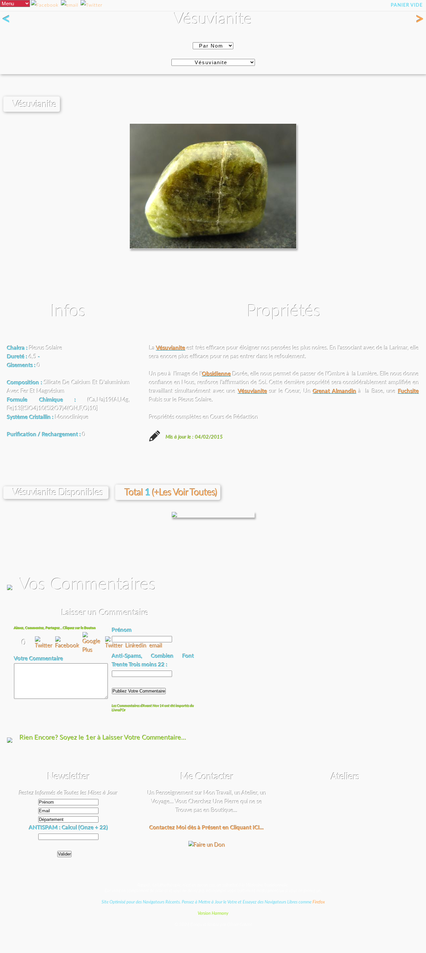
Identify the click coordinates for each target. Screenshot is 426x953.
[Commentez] (45, 646)
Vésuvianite (170, 348)
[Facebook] (68, 646)
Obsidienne (216, 374)
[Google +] (94, 650)
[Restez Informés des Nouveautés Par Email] (69, 5)
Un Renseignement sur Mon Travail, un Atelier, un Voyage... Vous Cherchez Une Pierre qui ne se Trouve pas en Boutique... (206, 801)
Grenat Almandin (334, 391)
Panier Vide (407, 5)
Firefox (319, 902)
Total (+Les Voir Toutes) (170, 492)
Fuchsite (408, 391)
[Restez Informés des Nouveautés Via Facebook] (45, 5)
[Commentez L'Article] (92, 5)
